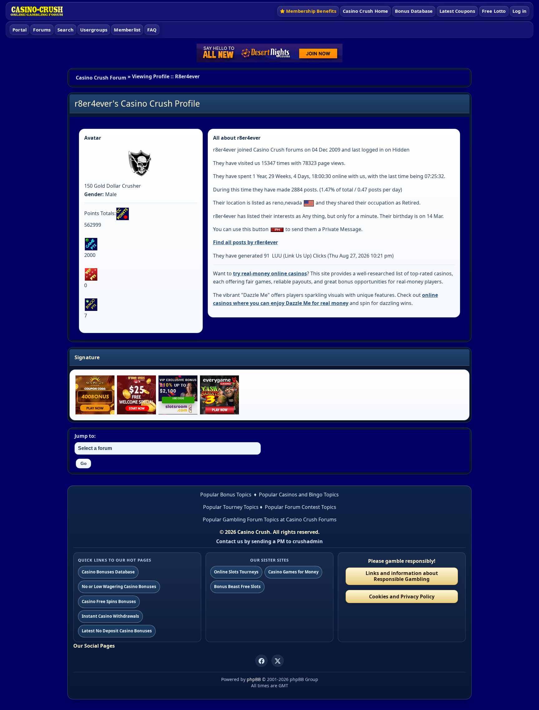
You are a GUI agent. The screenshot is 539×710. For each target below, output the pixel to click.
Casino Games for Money (293, 572)
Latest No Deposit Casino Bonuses (117, 631)
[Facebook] (261, 660)
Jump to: (85, 435)
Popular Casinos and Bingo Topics (299, 494)
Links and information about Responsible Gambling (402, 576)
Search (65, 30)
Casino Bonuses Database (108, 572)
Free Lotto (494, 11)
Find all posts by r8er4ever (245, 242)
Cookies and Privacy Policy (402, 596)
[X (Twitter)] (277, 660)
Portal (19, 30)
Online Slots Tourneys (236, 572)
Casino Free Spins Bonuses (109, 601)
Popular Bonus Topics (225, 494)
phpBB (254, 679)
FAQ (152, 30)
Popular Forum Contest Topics (300, 507)
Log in (519, 11)
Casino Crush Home (365, 11)
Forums (42, 30)
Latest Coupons (457, 11)
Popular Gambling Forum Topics (241, 519)
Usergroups (93, 30)
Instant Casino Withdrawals (110, 616)
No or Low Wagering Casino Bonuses (119, 586)
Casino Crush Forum (101, 77)
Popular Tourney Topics (231, 507)
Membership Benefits (311, 11)
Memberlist (127, 30)
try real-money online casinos (270, 273)
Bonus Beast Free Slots (237, 586)
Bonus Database (414, 11)
